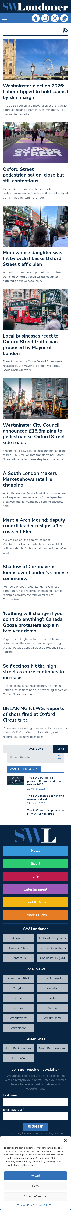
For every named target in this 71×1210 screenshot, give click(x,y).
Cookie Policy (27, 1205)
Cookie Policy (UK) (52, 958)
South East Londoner (52, 1048)
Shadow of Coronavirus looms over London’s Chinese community (35, 572)
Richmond (18, 1008)
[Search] (59, 757)
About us (18, 938)
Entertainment (35, 889)
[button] (65, 1140)
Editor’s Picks (35, 915)
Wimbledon (19, 1028)
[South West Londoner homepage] (35, 7)
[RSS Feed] (64, 30)
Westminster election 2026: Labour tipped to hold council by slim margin (35, 91)
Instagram (45, 18)
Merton (52, 998)
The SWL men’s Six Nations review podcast (45, 797)
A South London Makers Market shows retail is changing (30, 479)
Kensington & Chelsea (53, 979)
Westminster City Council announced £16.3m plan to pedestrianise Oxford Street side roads (34, 434)
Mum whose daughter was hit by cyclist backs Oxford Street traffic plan (32, 258)
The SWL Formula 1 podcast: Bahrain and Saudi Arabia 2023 (45, 781)
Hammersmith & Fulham (18, 979)
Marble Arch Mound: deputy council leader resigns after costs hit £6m (34, 526)
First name (10, 1095)
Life (35, 876)
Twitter (55, 18)
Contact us (18, 958)
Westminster (52, 1018)
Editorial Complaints (52, 938)
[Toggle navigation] (4, 18)
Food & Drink (35, 902)
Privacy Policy (42, 1205)
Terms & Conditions (52, 948)
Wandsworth (18, 1018)
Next (61, 749)
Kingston (53, 988)
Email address (14, 1109)
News (35, 850)
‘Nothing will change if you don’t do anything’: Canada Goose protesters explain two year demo (33, 622)
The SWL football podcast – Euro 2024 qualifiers (45, 812)
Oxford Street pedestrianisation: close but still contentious (33, 175)
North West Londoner (19, 1059)
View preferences (35, 1196)
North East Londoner (19, 1048)
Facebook (36, 18)
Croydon (18, 988)
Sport (35, 863)
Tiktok (64, 18)
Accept (35, 1176)
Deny (35, 1186)
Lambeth (18, 998)
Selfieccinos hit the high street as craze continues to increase (33, 672)
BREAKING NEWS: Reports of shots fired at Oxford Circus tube (33, 714)
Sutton (52, 1008)
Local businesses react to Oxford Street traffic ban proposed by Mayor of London (31, 345)
